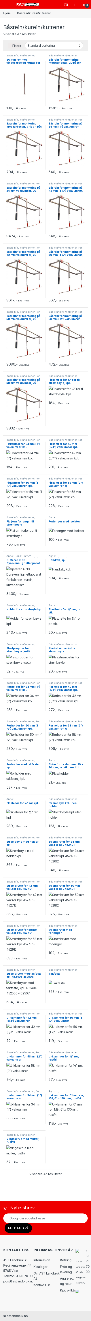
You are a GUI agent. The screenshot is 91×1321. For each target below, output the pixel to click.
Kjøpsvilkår (68, 1290)
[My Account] (76, 4)
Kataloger (40, 1267)
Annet (52, 517)
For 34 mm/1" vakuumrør (65, 121)
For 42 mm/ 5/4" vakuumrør (65, 185)
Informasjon (42, 1260)
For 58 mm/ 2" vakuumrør (65, 313)
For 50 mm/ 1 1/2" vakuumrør (65, 249)
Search (66, 4)
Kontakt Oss (42, 1285)
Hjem (6, 13)
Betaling (66, 1260)
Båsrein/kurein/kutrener (20, 55)
